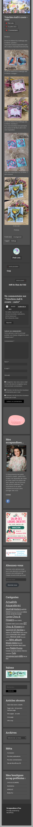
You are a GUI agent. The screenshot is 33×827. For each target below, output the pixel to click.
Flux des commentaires (14, 760)
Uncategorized (17, 237)
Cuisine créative (19, 623)
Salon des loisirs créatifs (15, 705)
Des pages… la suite (13, 714)
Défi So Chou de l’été (17, 285)
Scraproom (8, 653)
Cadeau (25, 612)
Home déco (13, 634)
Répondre (9, 322)
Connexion (10, 753)
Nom (6, 362)
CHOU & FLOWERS (13, 782)
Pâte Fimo (24, 650)
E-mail (6, 368)
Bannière (8, 612)
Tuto (14, 653)
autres (23, 609)
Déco (22, 632)
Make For (10, 793)
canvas (8, 614)
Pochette (8, 650)
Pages (13, 647)
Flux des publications (13, 756)
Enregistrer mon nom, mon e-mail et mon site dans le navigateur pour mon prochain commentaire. (15, 384)
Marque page (15, 637)
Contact (8, 494)
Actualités (11, 601)
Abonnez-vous (12, 585)
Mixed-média (11, 643)
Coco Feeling (18, 620)
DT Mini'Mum (15, 632)
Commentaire (9, 341)
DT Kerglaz (18, 629)
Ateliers (17, 609)
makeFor (8, 637)
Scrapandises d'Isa (14, 808)
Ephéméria (10, 786)
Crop (9, 271)
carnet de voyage (15, 614)
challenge (13, 241)
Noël (20, 645)
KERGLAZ (10, 789)
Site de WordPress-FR (14, 763)
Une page (10, 717)
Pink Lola (10, 23)
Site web (7, 375)
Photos (19, 648)
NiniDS (13, 306)
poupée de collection (16, 650)
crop (13, 624)
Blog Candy (13, 611)
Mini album (15, 639)
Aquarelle (11, 605)
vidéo (20, 656)
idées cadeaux (21, 634)
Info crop (10, 720)
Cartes (9, 616)
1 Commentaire (13, 30)
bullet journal (19, 611)
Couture (8, 624)
